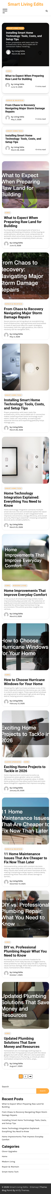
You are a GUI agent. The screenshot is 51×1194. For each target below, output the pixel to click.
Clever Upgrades (13, 762)
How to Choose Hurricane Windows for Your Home (24, 682)
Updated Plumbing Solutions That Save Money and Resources (21, 1042)
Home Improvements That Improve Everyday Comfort (25, 593)
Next (30, 1076)
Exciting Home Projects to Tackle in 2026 (25, 769)
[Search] (46, 11)
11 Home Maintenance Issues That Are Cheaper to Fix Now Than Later (25, 858)
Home (8, 71)
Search (5, 1086)
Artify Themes (22, 1190)
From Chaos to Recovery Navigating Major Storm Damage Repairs (25, 108)
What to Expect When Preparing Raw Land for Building (24, 77)
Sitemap (34, 1187)
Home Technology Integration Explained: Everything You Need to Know (22, 499)
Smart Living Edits (25, 4)
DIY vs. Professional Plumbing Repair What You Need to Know (25, 951)
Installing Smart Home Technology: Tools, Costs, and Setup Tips (24, 36)
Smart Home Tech (15, 28)
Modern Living (20, 586)
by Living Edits (18, 51)
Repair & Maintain (15, 100)
